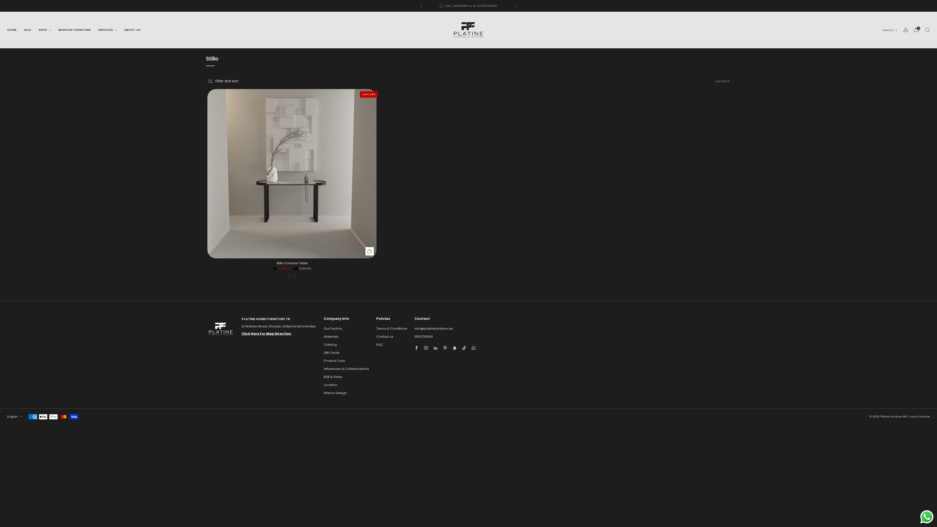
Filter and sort (226, 81)
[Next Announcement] (516, 6)
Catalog (330, 344)
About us (132, 30)
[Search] (927, 29)
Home (12, 30)
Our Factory (333, 328)
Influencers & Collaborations (346, 368)
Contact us (384, 336)
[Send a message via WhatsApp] (927, 517)
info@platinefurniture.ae (434, 328)
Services (105, 30)
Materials (331, 336)
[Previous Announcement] (421, 6)
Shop (43, 30)
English (888, 30)
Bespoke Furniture (75, 30)
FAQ (379, 344)
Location (330, 385)
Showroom (477, 6)
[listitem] (468, 6)
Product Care (334, 360)
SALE (27, 30)
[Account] (905, 29)
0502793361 (424, 336)
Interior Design (335, 393)
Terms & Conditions (391, 328)
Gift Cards (331, 352)
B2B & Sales (333, 377)
